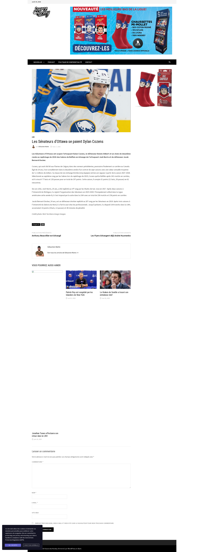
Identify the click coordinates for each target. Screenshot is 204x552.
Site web (35, 513)
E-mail (35, 503)
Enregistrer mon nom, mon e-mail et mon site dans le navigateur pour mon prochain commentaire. (74, 523)
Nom (34, 493)
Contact (88, 62)
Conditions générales (31, 545)
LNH (33, 137)
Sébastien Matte (43, 147)
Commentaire (37, 462)
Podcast (51, 62)
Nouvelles (38, 62)
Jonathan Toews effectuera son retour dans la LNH (45, 434)
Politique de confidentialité (70, 62)
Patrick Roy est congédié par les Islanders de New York (79, 293)
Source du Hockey (51, 549)
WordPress (72, 549)
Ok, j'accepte (13, 545)
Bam (79, 549)
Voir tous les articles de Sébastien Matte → (62, 253)
